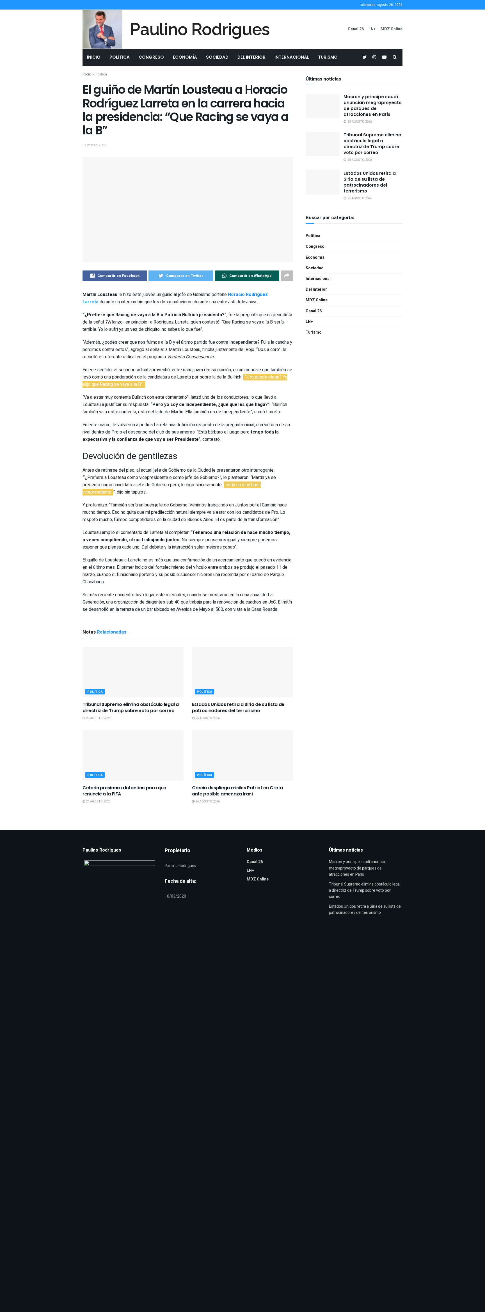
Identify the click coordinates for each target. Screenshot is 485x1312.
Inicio (93, 57)
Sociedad (217, 57)
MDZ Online (391, 29)
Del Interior (251, 57)
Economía (185, 57)
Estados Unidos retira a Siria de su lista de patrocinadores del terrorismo (238, 707)
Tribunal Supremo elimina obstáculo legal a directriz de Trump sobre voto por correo (131, 707)
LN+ (372, 29)
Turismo (328, 57)
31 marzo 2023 (94, 145)
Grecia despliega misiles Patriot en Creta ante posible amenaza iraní (237, 791)
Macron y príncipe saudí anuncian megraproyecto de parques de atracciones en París (373, 105)
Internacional (291, 57)
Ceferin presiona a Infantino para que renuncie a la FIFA (124, 791)
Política (119, 57)
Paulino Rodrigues (200, 29)
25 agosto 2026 (97, 718)
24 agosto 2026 (97, 801)
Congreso (151, 57)
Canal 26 (356, 29)
